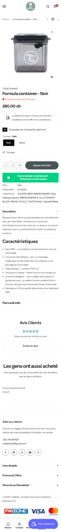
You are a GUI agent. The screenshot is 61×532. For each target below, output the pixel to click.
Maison (6, 19)
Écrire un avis (30, 345)
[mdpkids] (31, 6)
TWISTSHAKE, (35, 201)
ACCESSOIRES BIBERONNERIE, (34, 193)
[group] (30, 54)
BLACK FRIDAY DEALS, (14, 201)
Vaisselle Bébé (50, 201)
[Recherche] (47, 6)
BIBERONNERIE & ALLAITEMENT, (37, 197)
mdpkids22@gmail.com (14, 443)
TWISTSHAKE (10, 88)
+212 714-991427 (10, 439)
